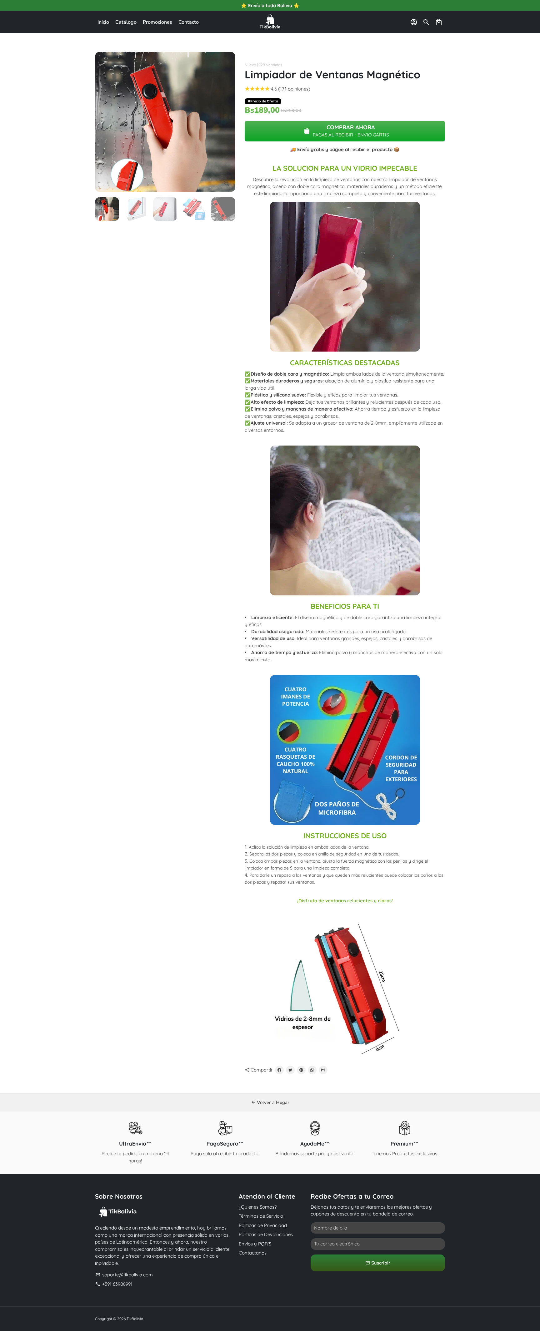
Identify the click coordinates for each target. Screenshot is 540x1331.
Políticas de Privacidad (263, 1225)
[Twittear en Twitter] (290, 1070)
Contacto (188, 22)
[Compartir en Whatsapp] (312, 1070)
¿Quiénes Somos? (258, 1207)
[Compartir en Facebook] (279, 1070)
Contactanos (253, 1253)
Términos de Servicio (261, 1216)
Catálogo (126, 22)
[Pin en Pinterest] (301, 1070)
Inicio (103, 22)
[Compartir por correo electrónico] (323, 1070)
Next (227, 122)
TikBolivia (135, 1318)
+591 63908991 (114, 1284)
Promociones (157, 22)
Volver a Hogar (270, 1102)
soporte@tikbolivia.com (124, 1275)
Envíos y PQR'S (255, 1244)
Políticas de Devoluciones (266, 1234)
